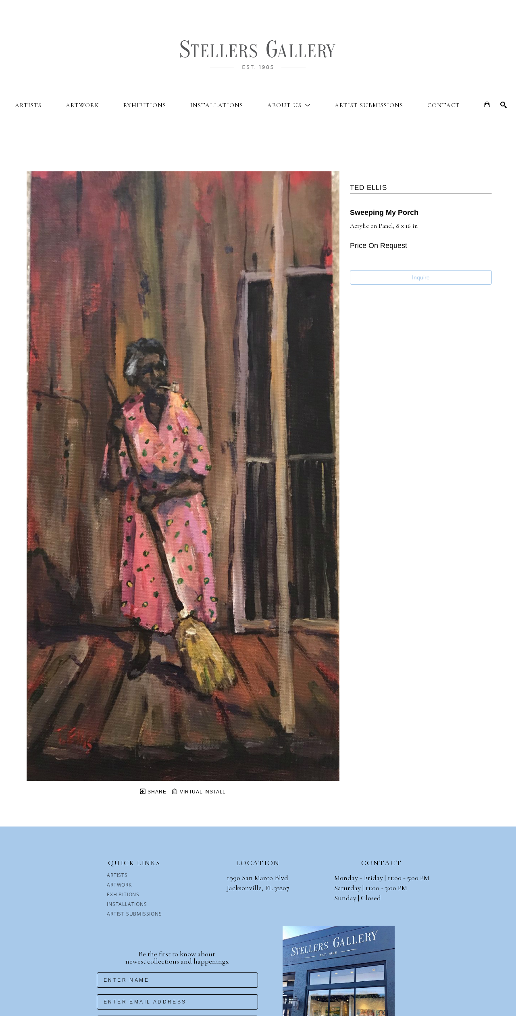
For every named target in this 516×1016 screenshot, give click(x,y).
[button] (288, 105)
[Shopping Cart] (487, 104)
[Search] (503, 105)
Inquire (421, 277)
